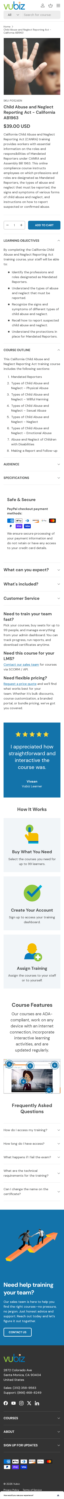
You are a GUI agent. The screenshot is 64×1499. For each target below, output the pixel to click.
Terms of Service (32, 1490)
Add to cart (44, 225)
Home (7, 26)
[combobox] (32, 15)
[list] (32, 66)
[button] (50, 5)
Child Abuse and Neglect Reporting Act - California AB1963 (27, 31)
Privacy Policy (11, 1490)
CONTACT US (17, 1332)
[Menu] (58, 5)
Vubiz (16, 1483)
